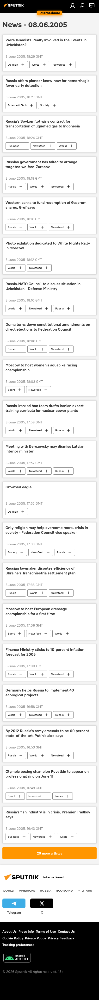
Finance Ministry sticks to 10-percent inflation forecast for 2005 (45, 651)
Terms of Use (46, 931)
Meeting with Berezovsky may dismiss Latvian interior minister (45, 448)
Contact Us (66, 931)
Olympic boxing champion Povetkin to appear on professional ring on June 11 (47, 773)
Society (45, 105)
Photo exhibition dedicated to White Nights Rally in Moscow (48, 245)
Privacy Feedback (61, 938)
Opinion (13, 64)
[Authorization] (72, 5)
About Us (9, 931)
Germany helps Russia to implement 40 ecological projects (40, 692)
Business (13, 146)
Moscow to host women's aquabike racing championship (41, 367)
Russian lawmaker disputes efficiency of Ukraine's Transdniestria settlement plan (40, 570)
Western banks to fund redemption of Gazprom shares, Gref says (46, 204)
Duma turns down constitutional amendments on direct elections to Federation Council (48, 326)
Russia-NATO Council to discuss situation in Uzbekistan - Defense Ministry (43, 286)
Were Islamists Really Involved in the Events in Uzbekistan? (46, 42)
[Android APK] (17, 958)
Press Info (26, 931)
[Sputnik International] (14, 7)
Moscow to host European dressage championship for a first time (36, 611)
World (35, 64)
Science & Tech (17, 105)
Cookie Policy (12, 938)
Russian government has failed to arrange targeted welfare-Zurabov (41, 164)
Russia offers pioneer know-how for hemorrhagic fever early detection (47, 83)
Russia (12, 186)
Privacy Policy (35, 938)
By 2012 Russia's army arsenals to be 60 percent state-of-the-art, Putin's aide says (47, 733)
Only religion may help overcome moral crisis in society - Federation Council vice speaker (47, 530)
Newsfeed (59, 64)
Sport (11, 389)
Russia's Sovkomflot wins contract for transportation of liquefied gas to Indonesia (43, 123)
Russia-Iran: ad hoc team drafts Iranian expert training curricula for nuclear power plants (45, 408)
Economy (64, 890)
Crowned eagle (19, 487)
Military (85, 890)
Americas (27, 890)
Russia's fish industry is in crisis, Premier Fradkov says (48, 814)
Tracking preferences (18, 945)
